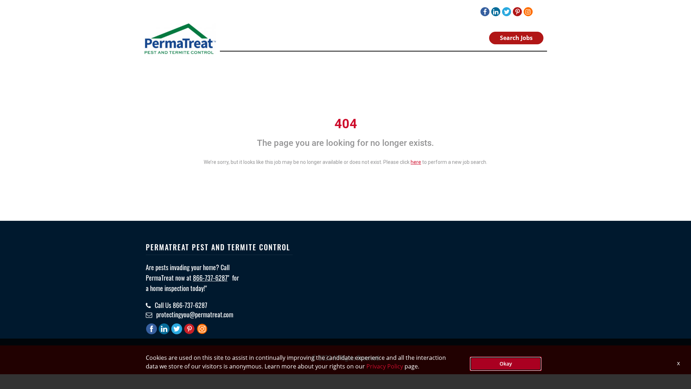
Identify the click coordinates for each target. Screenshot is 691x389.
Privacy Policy (384, 366)
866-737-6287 (210, 277)
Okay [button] (506, 363)
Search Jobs (516, 38)
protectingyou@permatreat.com (194, 314)
